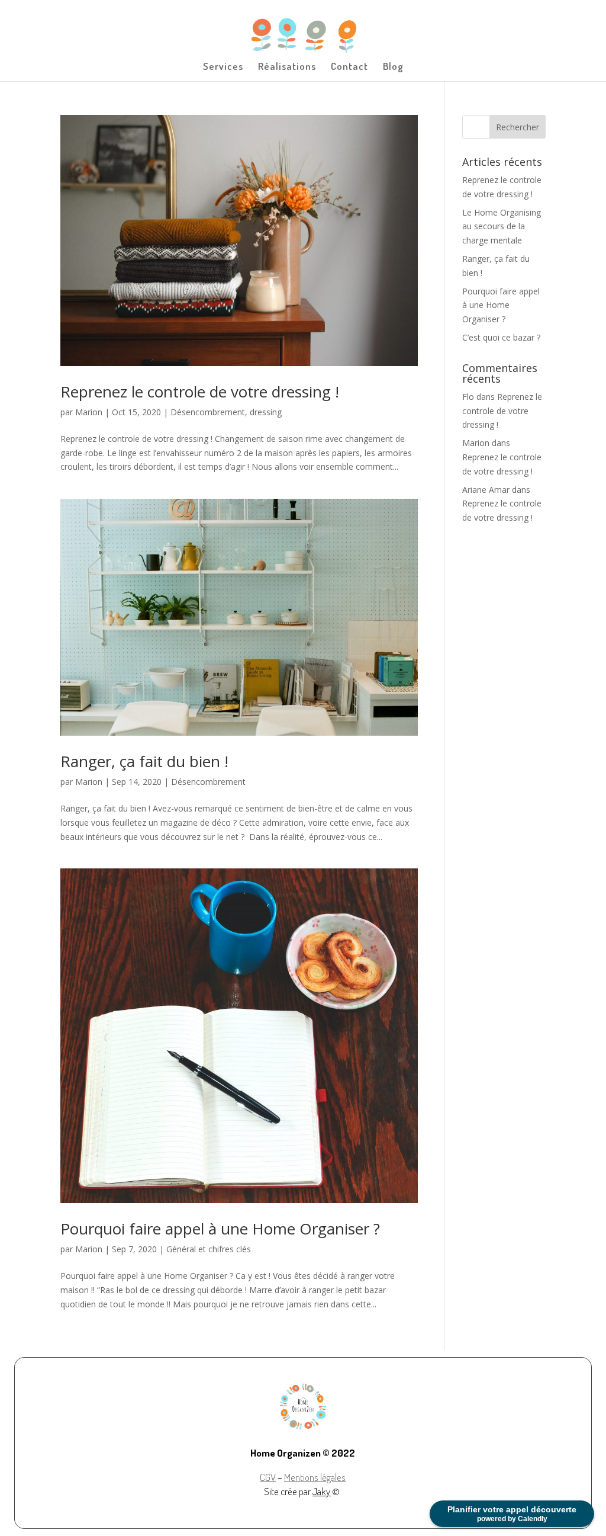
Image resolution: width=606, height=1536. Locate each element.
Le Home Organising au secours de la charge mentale (501, 226)
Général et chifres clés (208, 1249)
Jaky (321, 1491)
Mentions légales (315, 1477)
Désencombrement (207, 412)
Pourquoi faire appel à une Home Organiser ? (220, 1228)
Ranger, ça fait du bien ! (144, 761)
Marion (88, 412)
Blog (393, 67)
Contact (349, 67)
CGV (268, 1477)
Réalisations (287, 67)
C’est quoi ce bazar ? (501, 337)
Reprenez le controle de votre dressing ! (199, 391)
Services (223, 67)
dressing (266, 412)
